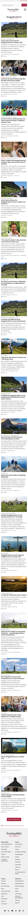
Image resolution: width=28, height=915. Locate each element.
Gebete (17, 891)
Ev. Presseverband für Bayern (20, 873)
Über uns (17, 869)
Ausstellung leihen (19, 881)
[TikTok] (16, 911)
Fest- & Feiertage (5, 886)
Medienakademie (19, 883)
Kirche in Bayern (5, 847)
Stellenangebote (19, 854)
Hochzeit (3, 901)
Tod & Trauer (4, 904)
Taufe (2, 896)
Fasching (3, 881)
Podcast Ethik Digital (6, 852)
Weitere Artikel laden (14, 819)
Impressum (17, 867)
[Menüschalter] (25, 9)
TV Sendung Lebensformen (4, 860)
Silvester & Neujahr (5, 891)
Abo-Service (18, 847)
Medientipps (4, 849)
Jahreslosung (18, 894)
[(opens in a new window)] (5, 911)
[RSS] (23, 911)
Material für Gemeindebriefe (19, 897)
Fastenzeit (3, 883)
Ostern (2, 888)
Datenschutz (18, 864)
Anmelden (24, 1)
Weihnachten (4, 894)
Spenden (17, 903)
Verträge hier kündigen (20, 852)
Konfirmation (4, 899)
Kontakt (17, 857)
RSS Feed (17, 900)
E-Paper (17, 849)
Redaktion (17, 859)
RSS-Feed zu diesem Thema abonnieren (13, 825)
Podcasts (3, 854)
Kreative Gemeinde (19, 886)
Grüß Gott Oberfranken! (6, 844)
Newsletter (17, 862)
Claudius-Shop (18, 844)
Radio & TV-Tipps (5, 857)
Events (16, 888)
